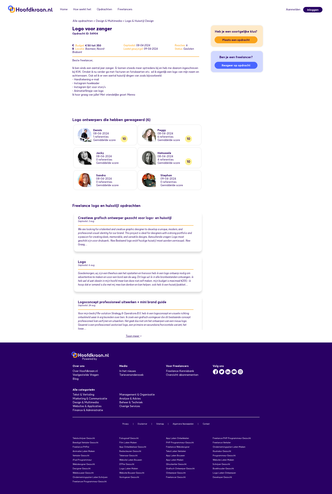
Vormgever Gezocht (129, 477)
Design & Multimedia (86, 402)
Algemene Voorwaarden (183, 424)
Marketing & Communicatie (90, 398)
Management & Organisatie (137, 394)
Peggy (162, 130)
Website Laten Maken (223, 460)
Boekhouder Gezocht (223, 468)
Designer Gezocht (81, 468)
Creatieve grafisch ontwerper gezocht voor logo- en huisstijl (125, 218)
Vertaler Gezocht (81, 455)
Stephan (166, 175)
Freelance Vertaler (222, 442)
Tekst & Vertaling (83, 394)
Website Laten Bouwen (130, 460)
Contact (206, 424)
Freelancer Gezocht (176, 477)
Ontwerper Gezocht (176, 472)
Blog (76, 378)
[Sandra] (84, 179)
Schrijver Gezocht (221, 464)
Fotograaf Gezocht (129, 438)
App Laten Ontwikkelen (177, 438)
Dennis (97, 130)
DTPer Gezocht (126, 464)
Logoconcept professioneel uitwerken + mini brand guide (122, 302)
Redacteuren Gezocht (130, 451)
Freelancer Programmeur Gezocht (90, 481)
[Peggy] (149, 134)
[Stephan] (149, 179)
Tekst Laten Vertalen (176, 451)
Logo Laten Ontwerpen (224, 472)
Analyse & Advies (130, 398)
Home (64, 9)
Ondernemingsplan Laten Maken (229, 447)
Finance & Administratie (88, 410)
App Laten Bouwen (175, 455)
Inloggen (313, 9)
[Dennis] (84, 134)
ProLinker (103, 359)
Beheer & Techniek (131, 402)
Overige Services (129, 406)
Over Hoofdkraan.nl (85, 371)
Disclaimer (142, 424)
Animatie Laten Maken (84, 451)
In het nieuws (127, 371)
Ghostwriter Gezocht (176, 464)
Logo (82, 262)
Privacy (125, 424)
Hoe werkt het (82, 9)
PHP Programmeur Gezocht (180, 442)
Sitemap (160, 424)
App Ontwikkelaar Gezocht (132, 447)
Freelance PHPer (81, 447)
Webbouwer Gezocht (83, 472)
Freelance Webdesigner (178, 447)
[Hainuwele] (149, 157)
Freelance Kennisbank (180, 371)
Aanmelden (293, 9)
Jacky (100, 153)
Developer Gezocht (222, 477)
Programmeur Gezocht (224, 455)
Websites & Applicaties (87, 406)
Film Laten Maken (128, 442)
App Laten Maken (174, 460)
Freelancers (125, 9)
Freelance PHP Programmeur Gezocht (232, 438)
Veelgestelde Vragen (86, 374)
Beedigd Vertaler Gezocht (85, 442)
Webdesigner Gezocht (84, 464)
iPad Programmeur (82, 460)
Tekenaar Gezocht (128, 455)
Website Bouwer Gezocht (131, 472)
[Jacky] (84, 157)
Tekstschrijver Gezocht (84, 438)
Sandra (101, 175)
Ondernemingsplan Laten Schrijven (90, 477)
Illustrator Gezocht (222, 451)
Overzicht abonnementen (182, 374)
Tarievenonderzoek (131, 374)
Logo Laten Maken (128, 468)
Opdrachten (104, 9)
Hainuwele (164, 153)
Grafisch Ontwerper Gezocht (180, 468)
